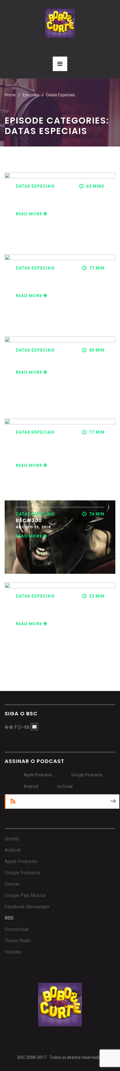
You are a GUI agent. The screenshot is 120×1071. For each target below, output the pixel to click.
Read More (29, 214)
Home (10, 95)
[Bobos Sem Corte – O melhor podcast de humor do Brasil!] (60, 23)
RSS (9, 918)
